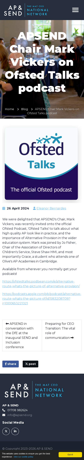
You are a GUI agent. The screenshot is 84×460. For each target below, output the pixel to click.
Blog (24, 109)
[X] (6, 431)
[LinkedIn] (15, 431)
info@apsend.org (19, 415)
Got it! (70, 454)
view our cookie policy (23, 456)
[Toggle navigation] (75, 10)
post (32, 364)
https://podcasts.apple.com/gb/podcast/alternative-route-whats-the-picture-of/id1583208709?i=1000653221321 (41, 298)
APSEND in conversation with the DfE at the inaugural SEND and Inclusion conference (22, 335)
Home (9, 109)
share (11, 364)
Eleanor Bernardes (51, 208)
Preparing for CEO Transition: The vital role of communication (60, 331)
